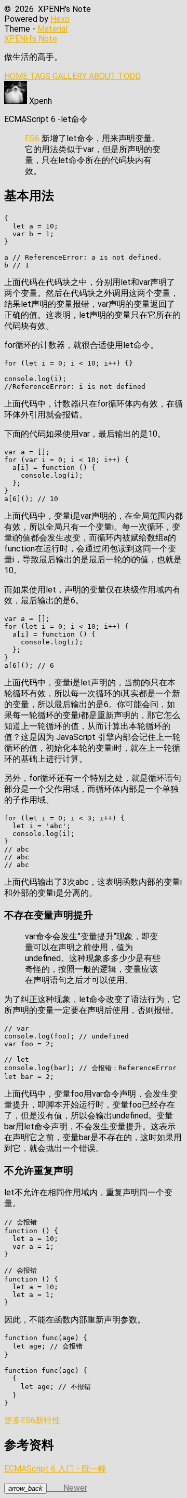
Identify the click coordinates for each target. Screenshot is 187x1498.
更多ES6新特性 (32, 1420)
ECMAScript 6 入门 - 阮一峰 (55, 1469)
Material (52, 29)
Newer (47, 1488)
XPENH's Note (30, 39)
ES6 (32, 138)
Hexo (60, 19)
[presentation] (25, 1488)
